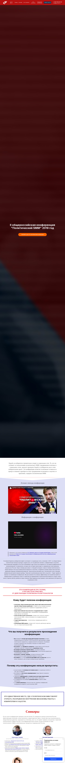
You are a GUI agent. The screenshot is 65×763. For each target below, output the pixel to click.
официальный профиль (40, 745)
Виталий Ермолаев (48, 737)
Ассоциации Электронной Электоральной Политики (19, 744)
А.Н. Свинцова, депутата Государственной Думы (39, 552)
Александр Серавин (17, 737)
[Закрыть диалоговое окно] (63, 739)
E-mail (45, 747)
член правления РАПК (9, 742)
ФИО (45, 753)
